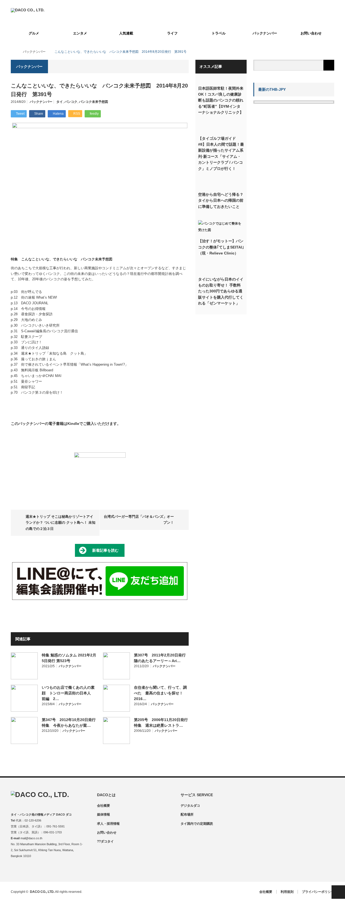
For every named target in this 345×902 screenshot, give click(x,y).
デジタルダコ (190, 805)
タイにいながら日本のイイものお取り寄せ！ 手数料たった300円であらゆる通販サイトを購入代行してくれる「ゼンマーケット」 (220, 291)
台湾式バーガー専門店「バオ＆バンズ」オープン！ (139, 520)
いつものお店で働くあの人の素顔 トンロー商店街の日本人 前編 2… (68, 693)
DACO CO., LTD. (42, 892)
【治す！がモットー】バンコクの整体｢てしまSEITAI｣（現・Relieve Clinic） (221, 247)
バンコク (70, 102)
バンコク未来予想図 (93, 102)
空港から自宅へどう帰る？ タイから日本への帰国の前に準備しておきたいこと (221, 200)
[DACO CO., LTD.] (27, 10)
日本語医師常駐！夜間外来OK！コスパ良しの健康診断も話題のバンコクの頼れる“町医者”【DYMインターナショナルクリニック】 (220, 100)
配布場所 (187, 814)
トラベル (219, 33)
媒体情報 (103, 814)
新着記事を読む (105, 550)
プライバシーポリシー (318, 892)
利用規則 (287, 892)
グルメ (34, 33)
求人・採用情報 (108, 824)
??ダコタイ (105, 841)
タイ (59, 102)
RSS (46, 870)
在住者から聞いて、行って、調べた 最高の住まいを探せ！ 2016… (160, 693)
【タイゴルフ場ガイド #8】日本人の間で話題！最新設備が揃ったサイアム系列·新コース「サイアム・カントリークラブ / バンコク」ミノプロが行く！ (221, 153)
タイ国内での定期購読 (197, 824)
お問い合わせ (311, 33)
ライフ (172, 33)
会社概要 (103, 805)
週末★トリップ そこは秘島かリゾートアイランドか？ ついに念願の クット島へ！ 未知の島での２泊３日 (60, 523)
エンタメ (80, 33)
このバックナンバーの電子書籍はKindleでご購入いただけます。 (66, 423)
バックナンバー (265, 33)
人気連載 (126, 33)
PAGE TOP (338, 892)
